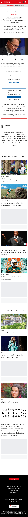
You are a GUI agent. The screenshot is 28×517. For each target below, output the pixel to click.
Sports (13, 11)
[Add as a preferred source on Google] (14, 506)
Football (18, 11)
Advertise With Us (14, 494)
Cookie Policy (14, 492)
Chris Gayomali (9, 32)
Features (14, 14)
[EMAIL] (2, 127)
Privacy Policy (14, 490)
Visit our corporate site (18, 512)
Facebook (14, 145)
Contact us (14, 115)
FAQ (14, 497)
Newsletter (24, 59)
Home (8, 11)
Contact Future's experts (14, 486)
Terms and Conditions (14, 488)
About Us (14, 484)
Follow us (18, 59)
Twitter (21, 143)
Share (4, 59)
